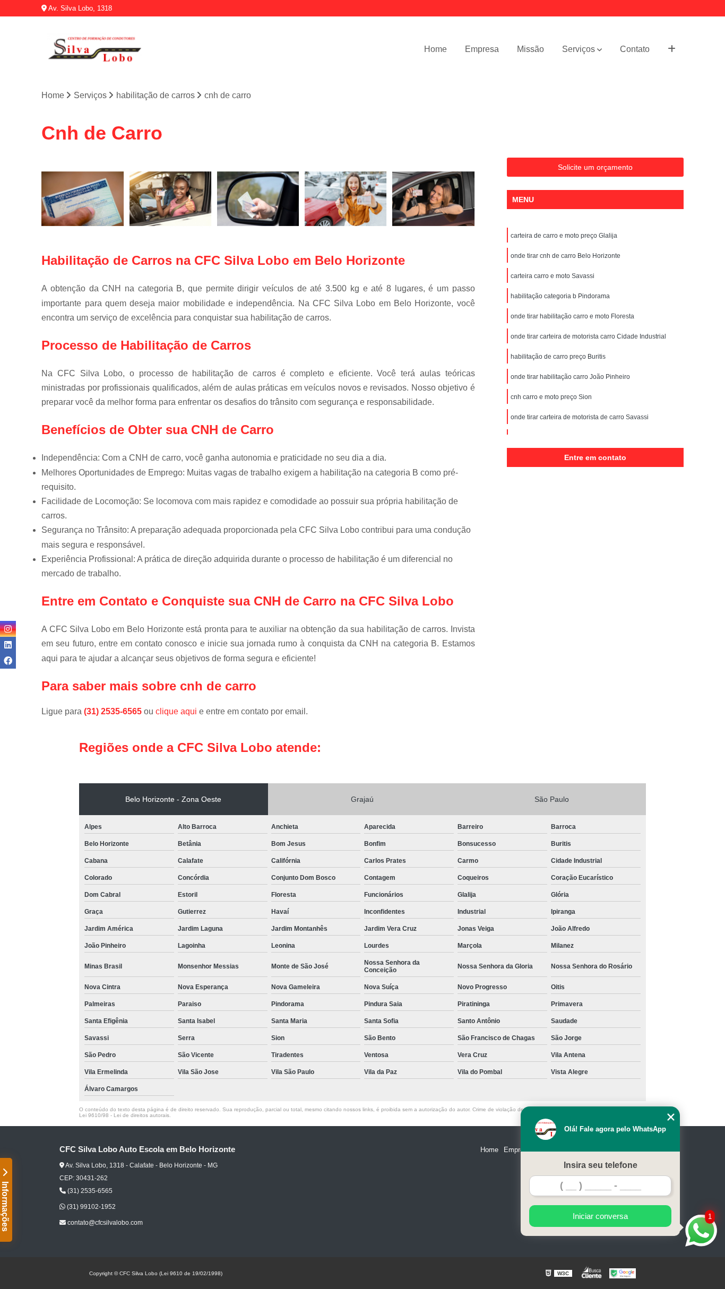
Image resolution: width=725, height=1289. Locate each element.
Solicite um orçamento (595, 167)
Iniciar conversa (600, 1216)
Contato (635, 49)
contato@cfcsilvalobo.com (104, 1222)
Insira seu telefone (600, 1165)
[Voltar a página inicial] (94, 49)
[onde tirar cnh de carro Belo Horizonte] (171, 199)
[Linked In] (8, 645)
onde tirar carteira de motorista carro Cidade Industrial (588, 336)
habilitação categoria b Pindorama (560, 296)
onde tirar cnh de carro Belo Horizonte (565, 255)
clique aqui (176, 711)
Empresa (482, 49)
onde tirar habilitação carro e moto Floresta (572, 316)
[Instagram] (8, 629)
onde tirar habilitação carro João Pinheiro (570, 376)
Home (435, 49)
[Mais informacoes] (672, 49)
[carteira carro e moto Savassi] (258, 199)
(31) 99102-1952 (90, 1206)
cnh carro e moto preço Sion (551, 397)
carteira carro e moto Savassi (552, 276)
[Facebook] (8, 661)
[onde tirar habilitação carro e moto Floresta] (433, 199)
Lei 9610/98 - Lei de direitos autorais (124, 1115)
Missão (530, 49)
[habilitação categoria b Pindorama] (346, 199)
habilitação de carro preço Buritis (558, 356)
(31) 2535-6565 (114, 711)
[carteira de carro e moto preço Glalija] (82, 199)
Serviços (578, 49)
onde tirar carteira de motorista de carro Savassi (580, 417)
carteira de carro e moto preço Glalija (564, 235)
